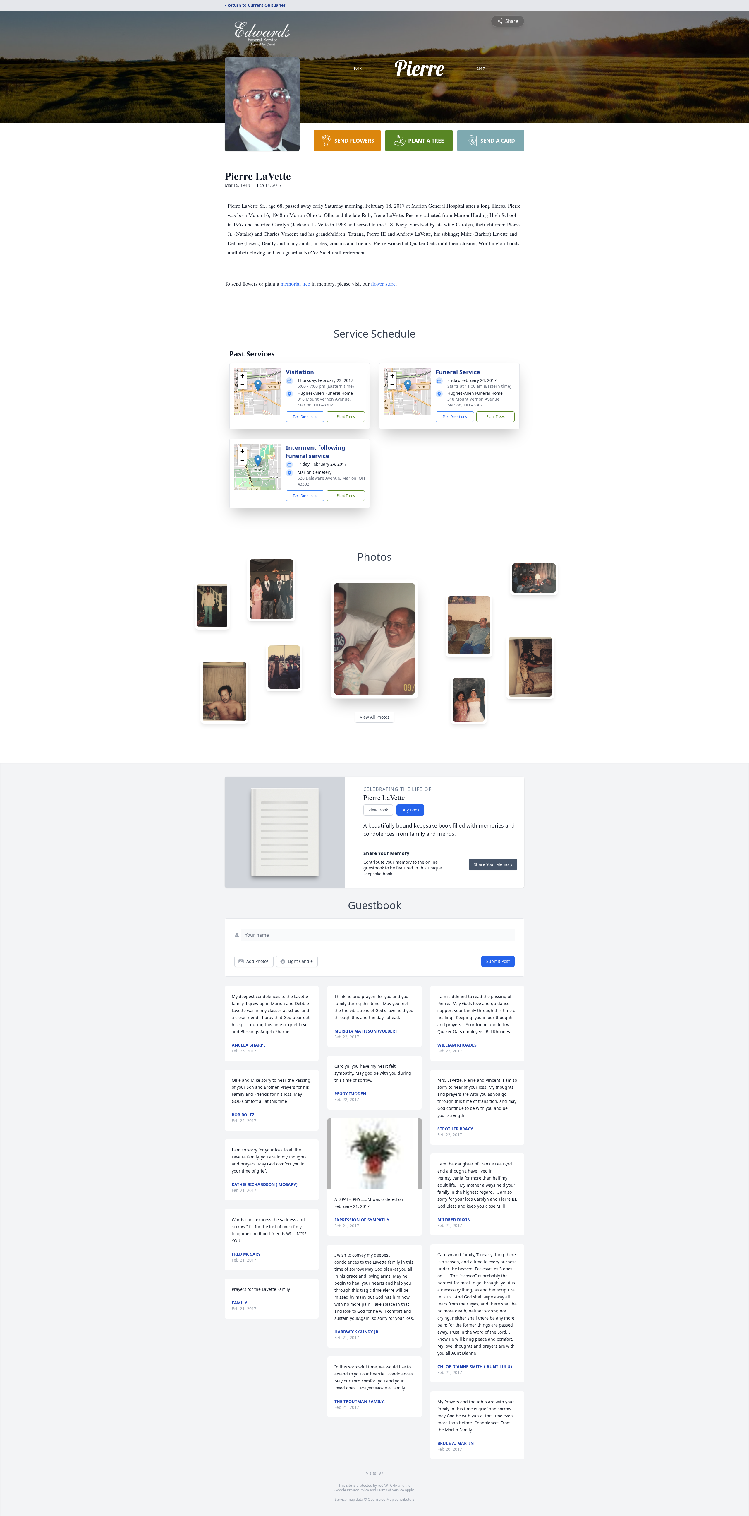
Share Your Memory (493, 864)
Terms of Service (390, 1490)
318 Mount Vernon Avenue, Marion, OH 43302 (324, 402)
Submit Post (498, 961)
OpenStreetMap (381, 1499)
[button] (258, 386)
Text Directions (305, 416)
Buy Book (410, 810)
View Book (378, 810)
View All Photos (374, 717)
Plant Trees (346, 416)
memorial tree (295, 283)
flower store (383, 283)
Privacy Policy (358, 1490)
